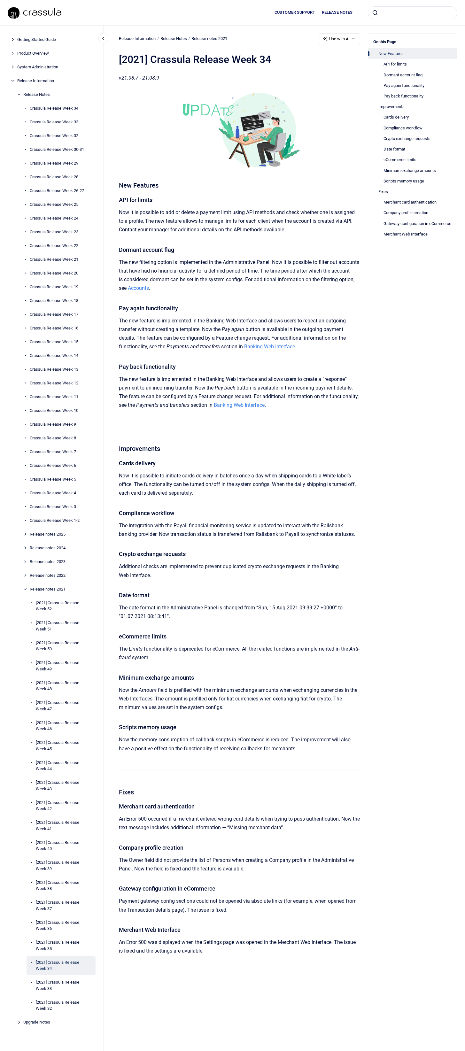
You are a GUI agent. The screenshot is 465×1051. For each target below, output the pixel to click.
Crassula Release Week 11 (54, 396)
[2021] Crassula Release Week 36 (57, 925)
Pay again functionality (404, 85)
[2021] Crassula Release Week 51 (57, 625)
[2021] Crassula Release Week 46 (57, 725)
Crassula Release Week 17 (54, 314)
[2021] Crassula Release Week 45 (57, 745)
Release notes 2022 (48, 575)
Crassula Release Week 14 (54, 355)
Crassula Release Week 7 (53, 451)
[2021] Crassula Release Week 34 (57, 965)
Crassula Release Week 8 (53, 438)
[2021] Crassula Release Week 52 (57, 606)
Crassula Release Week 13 (54, 369)
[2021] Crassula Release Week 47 (57, 705)
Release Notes (36, 94)
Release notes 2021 (48, 589)
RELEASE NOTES (337, 12)
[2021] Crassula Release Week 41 (57, 825)
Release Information (35, 80)
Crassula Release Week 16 (54, 328)
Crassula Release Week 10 (54, 410)
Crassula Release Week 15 (54, 341)
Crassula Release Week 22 (54, 245)
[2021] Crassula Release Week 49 (57, 665)
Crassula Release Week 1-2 (55, 520)
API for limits (395, 64)
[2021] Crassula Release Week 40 (57, 845)
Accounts (138, 288)
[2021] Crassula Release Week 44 (57, 765)
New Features (391, 53)
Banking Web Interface (269, 347)
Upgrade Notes (36, 1022)
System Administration (37, 67)
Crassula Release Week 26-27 (57, 190)
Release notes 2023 (48, 561)
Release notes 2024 (48, 547)
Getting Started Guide (36, 39)
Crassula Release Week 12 (54, 383)
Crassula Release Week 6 (53, 465)
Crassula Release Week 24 (54, 218)
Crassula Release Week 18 (54, 300)
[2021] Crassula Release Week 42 (57, 805)
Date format (394, 149)
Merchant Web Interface (406, 234)
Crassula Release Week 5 (53, 479)
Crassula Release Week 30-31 (57, 149)
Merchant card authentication (410, 202)
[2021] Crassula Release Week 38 (57, 885)
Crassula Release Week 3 (53, 506)
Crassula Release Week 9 (53, 424)
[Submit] (375, 13)
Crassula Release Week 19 (54, 286)
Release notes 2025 (48, 534)
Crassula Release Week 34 (54, 108)
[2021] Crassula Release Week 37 (57, 905)
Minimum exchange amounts (410, 170)
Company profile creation (406, 212)
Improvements (391, 106)
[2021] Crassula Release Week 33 (57, 985)
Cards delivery (396, 117)
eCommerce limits (400, 159)
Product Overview (33, 53)
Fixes (383, 191)
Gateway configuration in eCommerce (417, 223)
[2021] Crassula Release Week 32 (57, 1005)
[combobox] (412, 13)
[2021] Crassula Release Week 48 (57, 686)
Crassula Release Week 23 (54, 231)
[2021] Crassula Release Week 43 (57, 785)
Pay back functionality (403, 96)
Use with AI (339, 38)
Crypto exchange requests (407, 138)
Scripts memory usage (404, 181)
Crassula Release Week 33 (54, 122)
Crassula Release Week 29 (54, 163)
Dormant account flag (403, 75)
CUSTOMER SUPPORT (295, 12)
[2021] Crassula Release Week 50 (57, 646)
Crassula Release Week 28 (54, 176)
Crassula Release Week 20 (54, 273)
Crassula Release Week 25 (54, 204)
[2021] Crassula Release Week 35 (57, 945)
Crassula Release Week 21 (54, 259)
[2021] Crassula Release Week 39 (57, 865)
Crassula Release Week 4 (53, 493)
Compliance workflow (403, 128)
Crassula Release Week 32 (54, 135)
